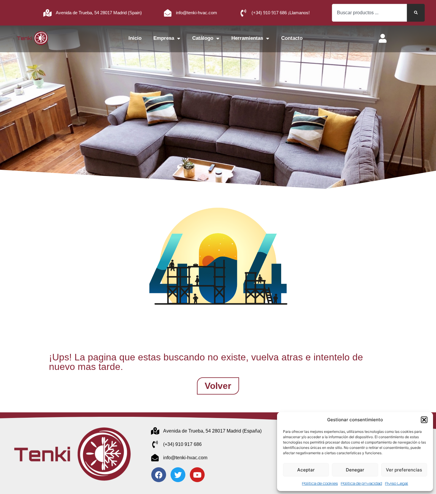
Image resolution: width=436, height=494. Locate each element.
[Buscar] (416, 13)
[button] (424, 420)
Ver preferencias (404, 470)
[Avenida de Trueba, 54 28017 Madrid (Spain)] (47, 13)
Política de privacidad (361, 483)
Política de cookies (320, 483)
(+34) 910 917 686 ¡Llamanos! (281, 12)
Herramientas (247, 38)
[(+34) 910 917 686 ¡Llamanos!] (243, 13)
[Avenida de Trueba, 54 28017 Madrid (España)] (155, 431)
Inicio (134, 38)
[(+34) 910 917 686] (155, 444)
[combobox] (369, 13)
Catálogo (202, 38)
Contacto (292, 38)
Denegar (355, 470)
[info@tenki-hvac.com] (167, 13)
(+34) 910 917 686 (182, 444)
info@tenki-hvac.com (196, 12)
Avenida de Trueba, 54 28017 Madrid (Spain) (99, 12)
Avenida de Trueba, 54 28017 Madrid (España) (212, 430)
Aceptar (306, 470)
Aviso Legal (396, 483)
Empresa (163, 38)
